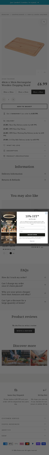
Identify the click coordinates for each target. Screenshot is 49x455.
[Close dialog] (46, 213)
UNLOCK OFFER (32, 234)
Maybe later (32, 241)
